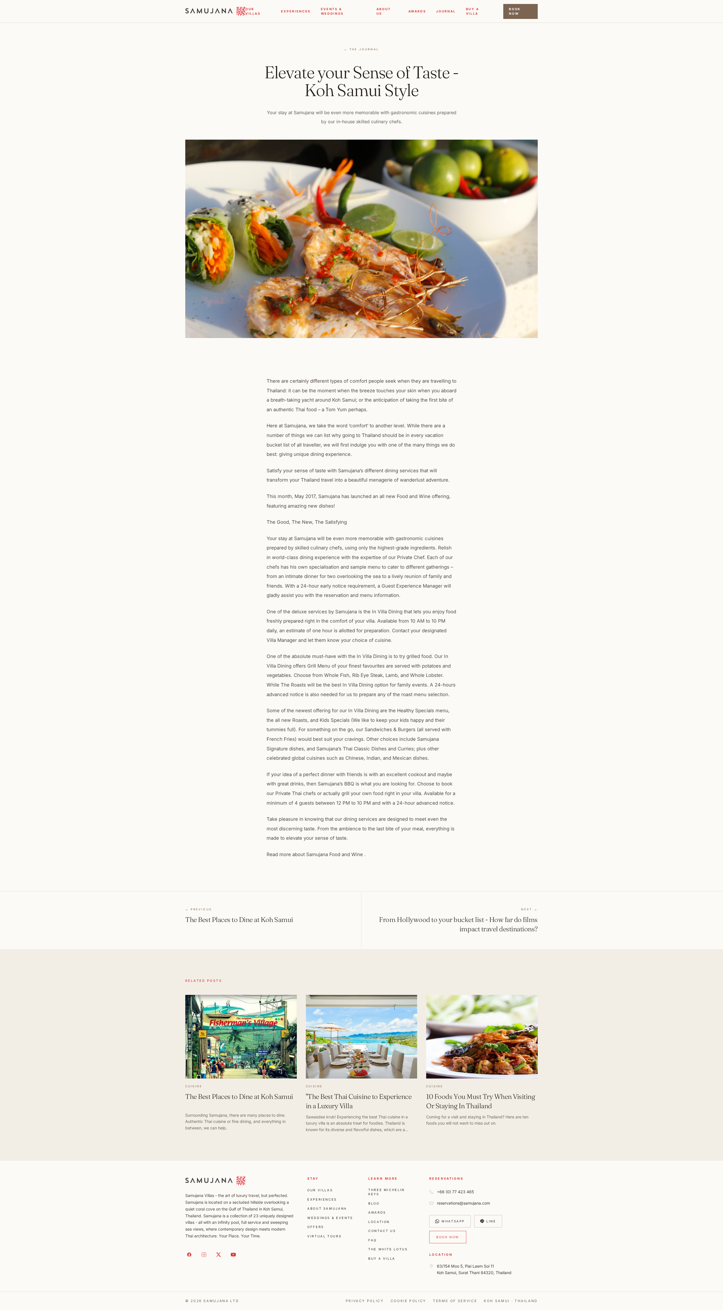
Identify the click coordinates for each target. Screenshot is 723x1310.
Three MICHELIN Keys (386, 1192)
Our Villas (253, 11)
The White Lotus (388, 1249)
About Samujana (327, 1209)
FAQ (372, 1240)
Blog (374, 1203)
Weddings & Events (330, 1218)
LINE (491, 1221)
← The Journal (361, 49)
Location (379, 1222)
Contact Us (382, 1231)
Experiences (296, 11)
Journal (446, 11)
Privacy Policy (365, 1301)
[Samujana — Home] (215, 11)
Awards (417, 11)
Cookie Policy (408, 1301)
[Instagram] (204, 1254)
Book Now (515, 11)
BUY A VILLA (472, 11)
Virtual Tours (324, 1236)
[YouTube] (233, 1254)
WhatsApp (453, 1221)
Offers (315, 1227)
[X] (218, 1254)
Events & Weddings (332, 11)
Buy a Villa (381, 1259)
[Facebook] (189, 1254)
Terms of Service (455, 1301)
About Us (383, 11)
